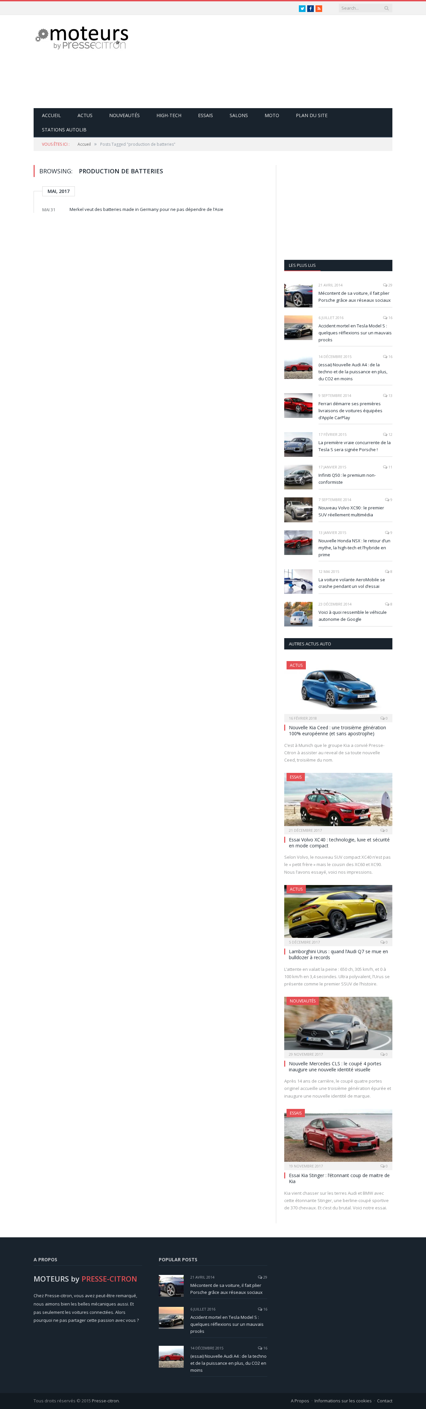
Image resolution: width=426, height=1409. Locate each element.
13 (389, 395)
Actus (85, 115)
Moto (272, 115)
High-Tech (168, 115)
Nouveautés (124, 115)
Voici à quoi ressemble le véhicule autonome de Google (353, 615)
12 (389, 434)
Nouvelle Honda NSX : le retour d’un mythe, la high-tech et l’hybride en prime (354, 548)
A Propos (300, 1401)
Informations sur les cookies (343, 1401)
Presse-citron (105, 1401)
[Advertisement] (271, 61)
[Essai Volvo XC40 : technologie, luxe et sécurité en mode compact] (338, 801)
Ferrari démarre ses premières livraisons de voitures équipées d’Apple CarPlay (350, 411)
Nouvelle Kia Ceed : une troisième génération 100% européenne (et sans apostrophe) (337, 730)
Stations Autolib (64, 129)
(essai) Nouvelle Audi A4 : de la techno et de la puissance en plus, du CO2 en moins (353, 372)
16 (389, 317)
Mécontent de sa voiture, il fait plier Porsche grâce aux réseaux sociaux (355, 296)
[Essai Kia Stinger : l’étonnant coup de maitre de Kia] (338, 1137)
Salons (239, 115)
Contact (384, 1401)
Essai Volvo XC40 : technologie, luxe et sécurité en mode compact (339, 842)
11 (389, 466)
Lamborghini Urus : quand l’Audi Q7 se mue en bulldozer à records (338, 954)
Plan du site (311, 115)
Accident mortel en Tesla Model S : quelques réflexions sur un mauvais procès (355, 333)
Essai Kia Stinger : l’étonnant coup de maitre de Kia (339, 1178)
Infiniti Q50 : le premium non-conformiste (347, 478)
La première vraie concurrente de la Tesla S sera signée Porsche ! (355, 446)
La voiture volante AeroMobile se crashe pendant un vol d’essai (352, 583)
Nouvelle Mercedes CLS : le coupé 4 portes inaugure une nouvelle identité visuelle (335, 1066)
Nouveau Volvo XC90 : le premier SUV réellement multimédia (351, 511)
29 (389, 284)
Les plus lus (302, 265)
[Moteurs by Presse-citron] (81, 37)
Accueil (51, 115)
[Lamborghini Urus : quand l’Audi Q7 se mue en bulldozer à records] (338, 913)
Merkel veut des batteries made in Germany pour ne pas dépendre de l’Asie (146, 209)
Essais (205, 115)
